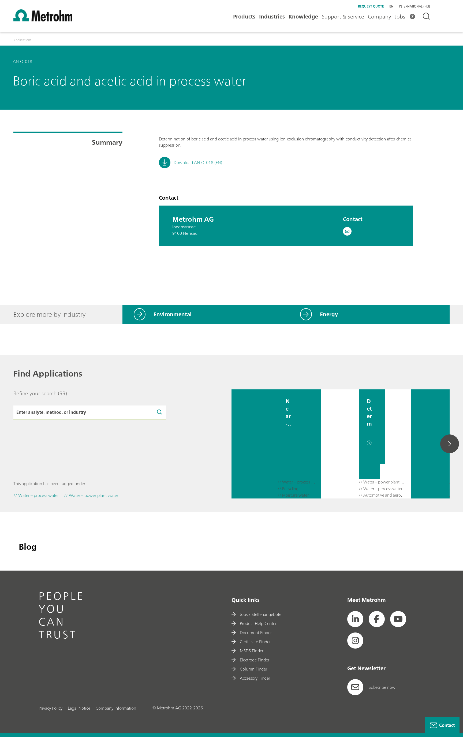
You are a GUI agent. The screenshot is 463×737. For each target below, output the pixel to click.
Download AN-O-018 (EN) (198, 162)
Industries (272, 16)
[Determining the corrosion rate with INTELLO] (340, 443)
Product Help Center (258, 623)
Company (379, 16)
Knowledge (303, 16)
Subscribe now (382, 687)
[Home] (42, 20)
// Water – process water (297, 482)
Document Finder (256, 632)
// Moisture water (293, 495)
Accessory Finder (255, 678)
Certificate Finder (255, 641)
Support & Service (343, 16)
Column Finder (253, 669)
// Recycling (288, 489)
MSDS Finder (251, 650)
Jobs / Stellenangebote (260, 614)
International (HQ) (414, 6)
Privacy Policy (50, 708)
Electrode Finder (254, 660)
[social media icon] (355, 619)
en (391, 6)
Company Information (116, 708)
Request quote (371, 6)
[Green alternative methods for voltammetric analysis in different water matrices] (430, 443)
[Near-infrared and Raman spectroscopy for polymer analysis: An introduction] (255, 443)
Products (244, 16)
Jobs (400, 16)
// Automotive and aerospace (382, 495)
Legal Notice (79, 708)
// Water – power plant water (382, 482)
